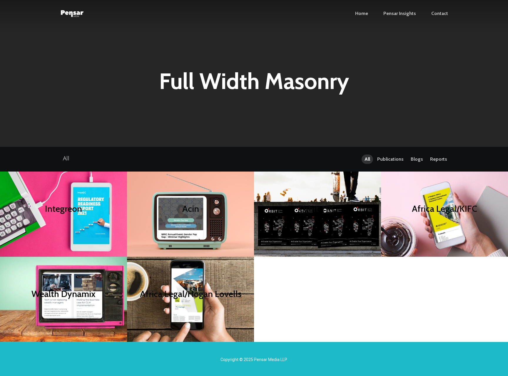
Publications (390, 159)
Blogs (417, 159)
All (367, 159)
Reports (438, 159)
